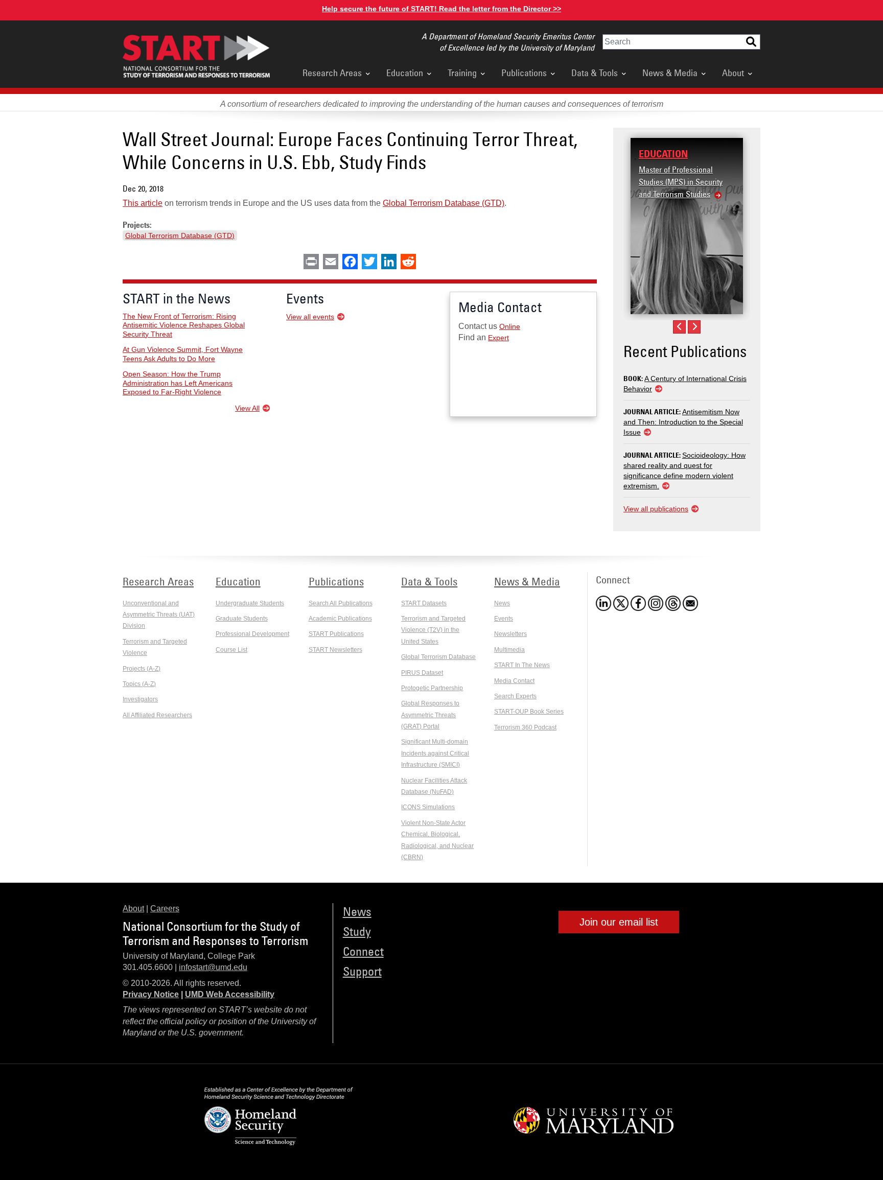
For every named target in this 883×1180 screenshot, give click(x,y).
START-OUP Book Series (529, 711)
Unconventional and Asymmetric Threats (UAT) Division (159, 615)
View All (247, 408)
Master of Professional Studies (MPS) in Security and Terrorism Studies (681, 181)
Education (404, 72)
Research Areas (332, 72)
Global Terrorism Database (438, 656)
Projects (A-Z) (141, 668)
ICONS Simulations (428, 807)
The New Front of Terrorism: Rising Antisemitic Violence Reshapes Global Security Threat (184, 325)
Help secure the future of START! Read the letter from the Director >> (441, 8)
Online (509, 326)
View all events (310, 317)
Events (503, 618)
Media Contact (514, 681)
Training (462, 72)
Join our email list (618, 922)
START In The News (522, 665)
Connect (363, 950)
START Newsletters (335, 649)
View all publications (655, 509)
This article (142, 203)
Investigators (140, 699)
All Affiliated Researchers (157, 715)
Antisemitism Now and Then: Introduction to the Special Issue (683, 422)
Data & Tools (594, 72)
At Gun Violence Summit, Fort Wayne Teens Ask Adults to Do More (183, 354)
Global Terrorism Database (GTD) (443, 203)
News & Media (670, 72)
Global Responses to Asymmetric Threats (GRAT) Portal (430, 715)
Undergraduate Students (250, 603)
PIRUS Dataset (422, 672)
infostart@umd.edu (213, 967)
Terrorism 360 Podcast (525, 727)
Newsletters (510, 634)
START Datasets (424, 603)
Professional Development (252, 634)
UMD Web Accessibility (229, 994)
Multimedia (509, 649)
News (502, 603)
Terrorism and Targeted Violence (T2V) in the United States (433, 630)
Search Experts (515, 696)
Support (362, 970)
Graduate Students (242, 618)
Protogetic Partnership (432, 688)
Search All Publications (341, 603)
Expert (498, 338)
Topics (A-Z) (139, 684)
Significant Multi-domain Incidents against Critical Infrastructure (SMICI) (435, 753)
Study (357, 931)
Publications (524, 72)
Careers (164, 908)
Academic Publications (340, 618)
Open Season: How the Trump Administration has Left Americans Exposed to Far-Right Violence (178, 383)
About (733, 72)
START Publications (336, 634)
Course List (231, 649)
